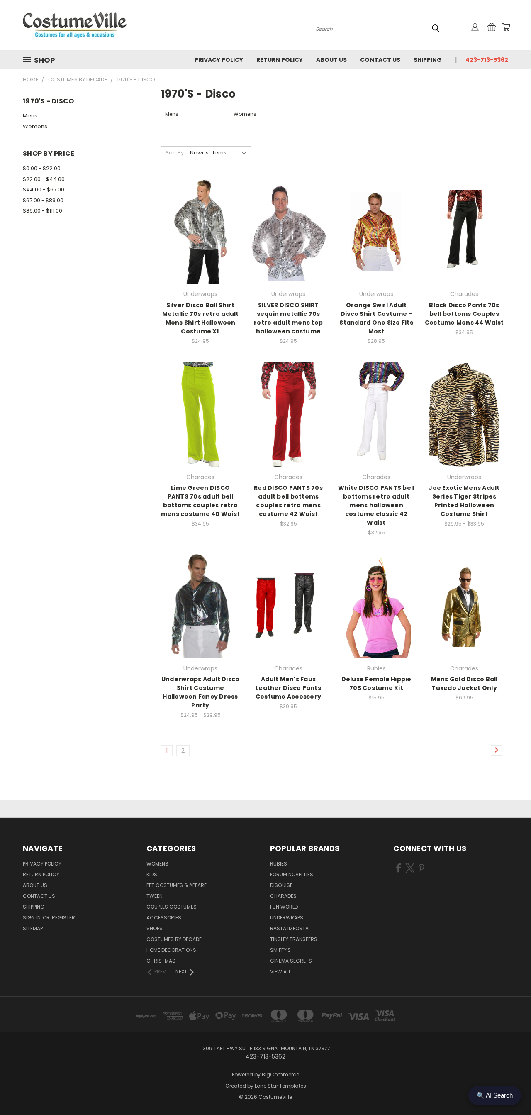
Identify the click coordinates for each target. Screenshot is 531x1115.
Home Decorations (171, 950)
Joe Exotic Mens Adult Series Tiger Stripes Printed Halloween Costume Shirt (464, 501)
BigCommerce (280, 1074)
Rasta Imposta (289, 928)
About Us (331, 60)
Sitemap (33, 928)
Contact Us (380, 60)
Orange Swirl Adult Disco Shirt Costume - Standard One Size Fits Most (376, 318)
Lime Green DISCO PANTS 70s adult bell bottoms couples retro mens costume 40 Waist (200, 501)
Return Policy (279, 60)
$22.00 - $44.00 (44, 179)
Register (63, 917)
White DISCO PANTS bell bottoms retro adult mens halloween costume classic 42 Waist (376, 505)
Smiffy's (280, 950)
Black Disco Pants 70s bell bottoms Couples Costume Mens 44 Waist (464, 314)
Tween (154, 896)
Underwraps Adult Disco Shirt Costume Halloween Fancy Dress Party (200, 692)
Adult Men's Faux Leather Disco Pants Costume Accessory (288, 688)
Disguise (281, 885)
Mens (30, 116)
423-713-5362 (486, 60)
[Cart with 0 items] (506, 27)
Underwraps (286, 917)
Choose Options (464, 429)
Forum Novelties (291, 874)
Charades (283, 896)
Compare (197, 231)
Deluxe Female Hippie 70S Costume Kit (376, 683)
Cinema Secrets (291, 960)
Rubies (278, 863)
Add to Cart (200, 246)
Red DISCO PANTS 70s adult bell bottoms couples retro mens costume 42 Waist (288, 501)
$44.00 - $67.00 (43, 189)
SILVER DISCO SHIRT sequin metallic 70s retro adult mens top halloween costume (288, 318)
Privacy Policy (219, 60)
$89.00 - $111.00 (42, 211)
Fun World (284, 906)
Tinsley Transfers (293, 939)
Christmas (160, 960)
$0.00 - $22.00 (42, 168)
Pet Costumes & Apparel (177, 885)
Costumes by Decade (174, 939)
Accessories (163, 917)
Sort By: (175, 152)
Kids (151, 874)
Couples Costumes (171, 906)
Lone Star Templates (280, 1085)
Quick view (200, 214)
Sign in (32, 917)
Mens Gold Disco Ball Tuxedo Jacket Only (464, 683)
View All (280, 971)
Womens (35, 126)
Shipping (428, 60)
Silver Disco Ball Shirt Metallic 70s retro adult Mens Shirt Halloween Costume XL (200, 318)
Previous (509, 1089)
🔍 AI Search (495, 1095)
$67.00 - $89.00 (43, 200)
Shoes (154, 928)
